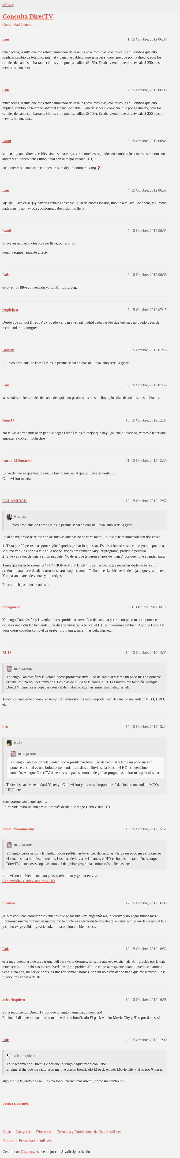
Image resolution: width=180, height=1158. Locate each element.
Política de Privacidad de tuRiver (27, 1141)
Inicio (7, 1132)
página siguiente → (17, 1103)
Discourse (28, 1152)
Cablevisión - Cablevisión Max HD (28, 881)
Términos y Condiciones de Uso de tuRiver (89, 1132)
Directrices (44, 1132)
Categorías (23, 1132)
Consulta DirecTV (27, 16)
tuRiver (7, 5)
